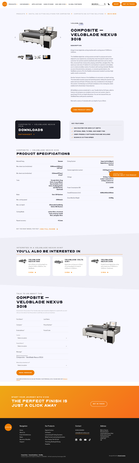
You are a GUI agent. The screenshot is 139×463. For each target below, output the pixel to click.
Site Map (41, 454)
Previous (15, 37)
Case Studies (48, 4)
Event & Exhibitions (25, 435)
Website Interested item (22, 355)
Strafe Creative (121, 455)
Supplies (47, 444)
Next (60, 37)
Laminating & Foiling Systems (53, 435)
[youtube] (85, 440)
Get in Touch (129, 4)
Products (12, 4)
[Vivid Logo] (4, 4)
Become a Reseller (25, 439)
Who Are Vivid (60, 4)
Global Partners (75, 4)
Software (48, 432)
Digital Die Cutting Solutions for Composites (49, 14)
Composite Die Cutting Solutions (89, 14)
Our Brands (24, 4)
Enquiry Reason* (20, 343)
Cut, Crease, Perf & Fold (52, 439)
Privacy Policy (24, 454)
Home (21, 430)
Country (18, 335)
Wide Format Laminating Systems (55, 437)
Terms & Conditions (33, 454)
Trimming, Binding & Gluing (52, 442)
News (21, 437)
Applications (37, 4)
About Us (22, 432)
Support (22, 442)
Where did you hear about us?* (23, 362)
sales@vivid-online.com (82, 433)
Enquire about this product (125, 175)
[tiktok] (90, 440)
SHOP (116, 4)
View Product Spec (82, 110)
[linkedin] (76, 440)
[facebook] (81, 440)
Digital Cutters (49, 430)
